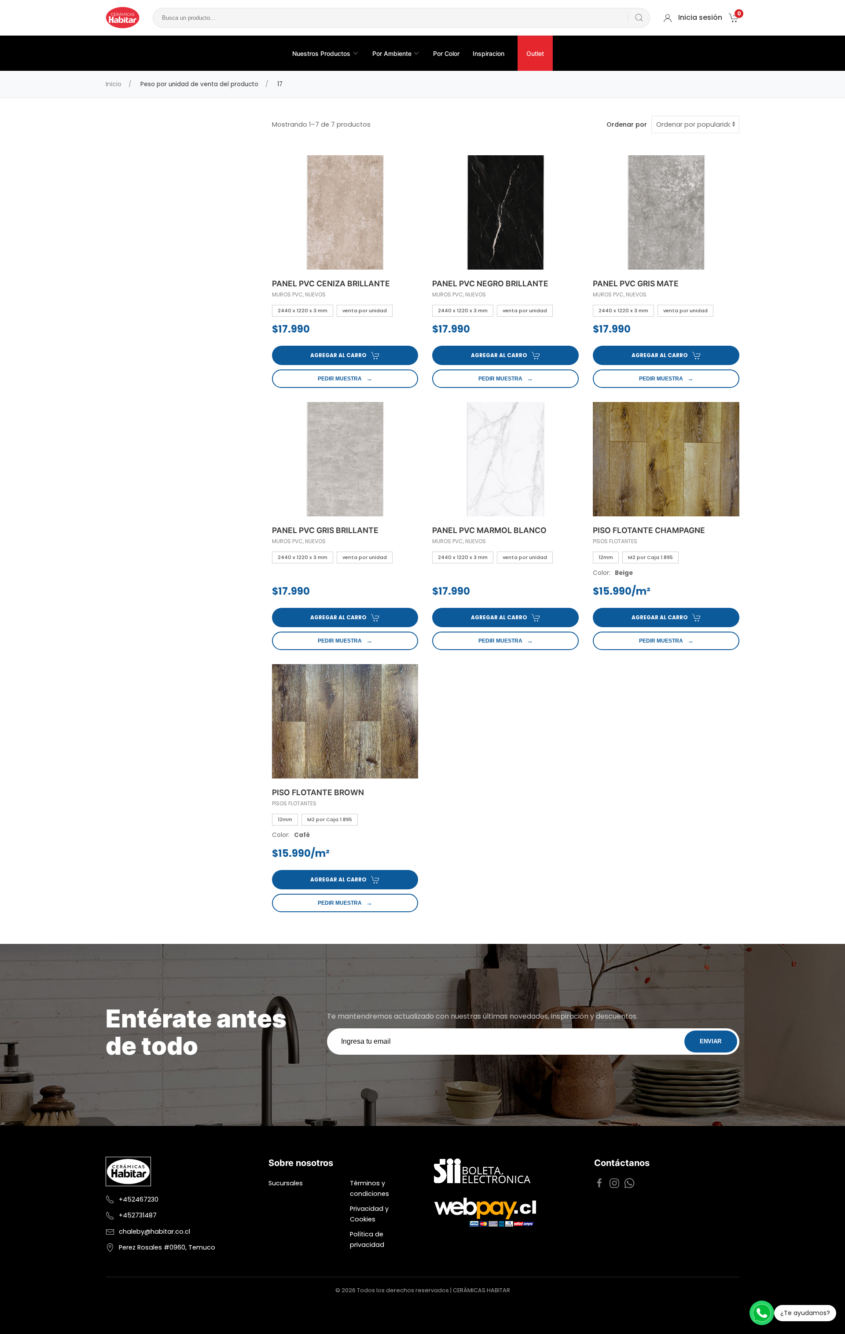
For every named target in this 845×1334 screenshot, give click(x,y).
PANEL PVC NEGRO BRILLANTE (490, 283)
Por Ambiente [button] (391, 53)
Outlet (535, 53)
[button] (734, 17)
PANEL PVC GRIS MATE (636, 283)
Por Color (446, 53)
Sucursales (285, 1183)
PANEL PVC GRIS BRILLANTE (325, 530)
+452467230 (138, 1199)
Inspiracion (488, 53)
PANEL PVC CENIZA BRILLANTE (331, 283)
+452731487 (138, 1215)
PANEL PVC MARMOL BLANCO (489, 530)
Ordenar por (626, 124)
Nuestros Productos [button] (321, 53)
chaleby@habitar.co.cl (154, 1231)
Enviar (710, 1041)
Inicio (113, 84)
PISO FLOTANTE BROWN (318, 792)
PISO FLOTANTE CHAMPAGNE (649, 530)
